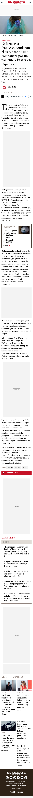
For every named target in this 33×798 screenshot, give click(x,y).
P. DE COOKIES (22, 786)
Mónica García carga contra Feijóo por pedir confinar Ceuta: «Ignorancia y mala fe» (23, 701)
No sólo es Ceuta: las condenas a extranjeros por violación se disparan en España (17, 573)
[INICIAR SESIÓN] (30, 2)
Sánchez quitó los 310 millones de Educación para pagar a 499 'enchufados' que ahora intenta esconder (17, 585)
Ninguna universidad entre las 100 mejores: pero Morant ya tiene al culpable (16, 563)
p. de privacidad (11, 786)
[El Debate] (16, 2)
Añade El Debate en (17, 96)
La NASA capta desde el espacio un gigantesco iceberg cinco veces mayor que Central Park (8, 741)
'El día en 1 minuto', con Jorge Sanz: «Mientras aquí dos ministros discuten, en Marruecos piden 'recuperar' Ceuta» (8, 704)
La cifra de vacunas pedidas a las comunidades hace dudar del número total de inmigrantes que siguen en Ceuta (23, 754)
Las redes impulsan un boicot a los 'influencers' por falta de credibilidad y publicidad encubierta (24, 730)
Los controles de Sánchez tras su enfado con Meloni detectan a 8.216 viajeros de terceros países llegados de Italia (17, 597)
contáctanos (22, 781)
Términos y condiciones (16, 784)
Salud (25, 467)
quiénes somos (10, 781)
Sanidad (10, 467)
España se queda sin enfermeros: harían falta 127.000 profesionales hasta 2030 (10, 236)
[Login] (30, 2)
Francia (17, 467)
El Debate (12, 87)
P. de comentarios (16, 788)
